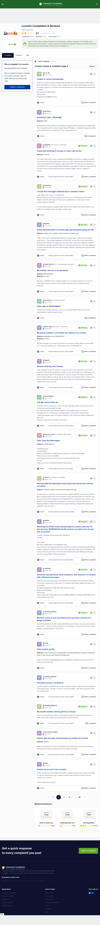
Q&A (27, 55)
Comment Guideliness (52, 902)
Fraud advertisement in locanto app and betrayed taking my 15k (65, 230)
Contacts (19, 55)
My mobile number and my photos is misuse (56, 712)
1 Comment (92, 723)
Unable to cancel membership (50, 79)
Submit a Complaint (88, 851)
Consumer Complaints (9, 893)
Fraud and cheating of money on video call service (59, 151)
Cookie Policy (49, 899)
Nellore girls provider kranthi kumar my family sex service (62, 738)
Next (84, 797)
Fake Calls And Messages (48, 440)
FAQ (46, 912)
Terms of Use (49, 893)
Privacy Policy (49, 896)
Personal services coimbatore (50, 683)
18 (79, 797)
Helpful (42, 102)
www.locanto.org (27, 30)
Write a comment (90, 102)
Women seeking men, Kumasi (50, 366)
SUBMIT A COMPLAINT (17, 87)
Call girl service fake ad (47, 402)
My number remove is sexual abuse (52, 270)
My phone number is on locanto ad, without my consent (61, 333)
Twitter (93, 893)
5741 (31, 37)
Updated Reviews (7, 905)
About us (48, 905)
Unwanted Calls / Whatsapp (49, 117)
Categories (5, 899)
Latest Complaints (7, 902)
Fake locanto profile (46, 649)
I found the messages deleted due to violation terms (60, 191)
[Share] (91, 74)
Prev (48, 797)
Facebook (90, 893)
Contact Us (48, 909)
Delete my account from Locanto (51, 769)
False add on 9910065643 (48, 306)
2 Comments (91, 136)
